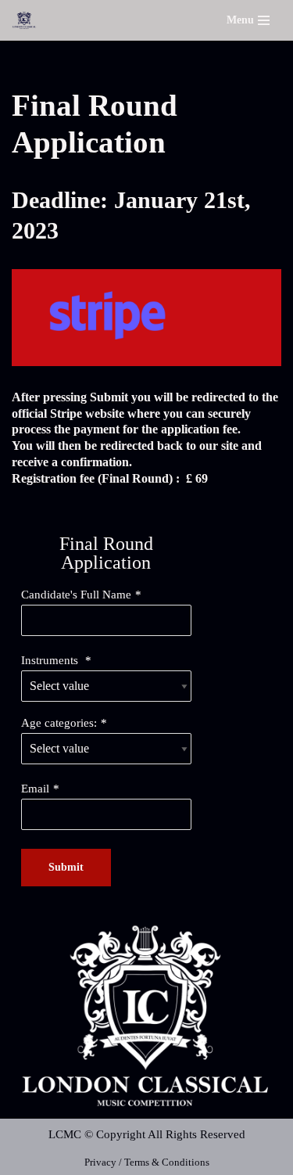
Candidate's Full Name (76, 594)
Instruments (51, 660)
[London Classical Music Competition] (24, 20)
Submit (66, 867)
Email (35, 788)
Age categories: (59, 723)
